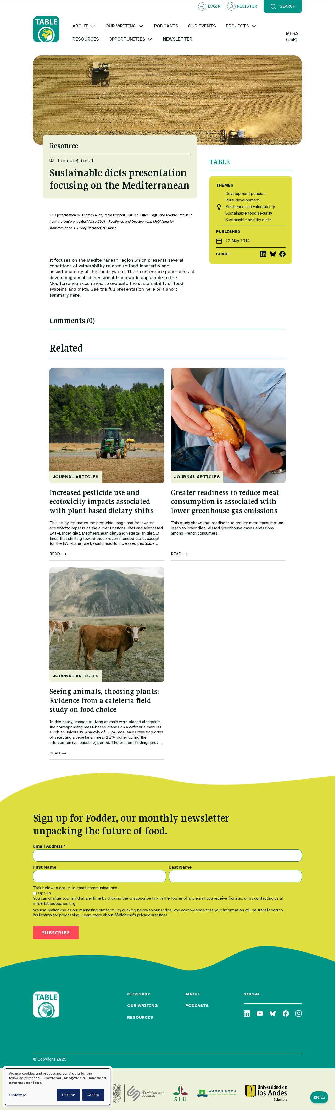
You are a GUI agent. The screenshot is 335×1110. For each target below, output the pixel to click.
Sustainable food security (248, 213)
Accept (93, 1094)
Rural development (242, 200)
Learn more (91, 915)
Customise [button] (17, 1095)
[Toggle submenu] (92, 26)
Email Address (49, 846)
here (150, 289)
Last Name (180, 867)
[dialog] (57, 1087)
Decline (68, 1094)
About (192, 994)
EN (316, 1097)
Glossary (138, 994)
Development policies (245, 193)
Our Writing (142, 1005)
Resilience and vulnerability (250, 206)
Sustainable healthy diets (248, 219)
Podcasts (197, 1005)
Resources (140, 1017)
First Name (44, 867)
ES (322, 1097)
